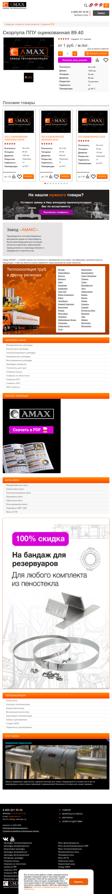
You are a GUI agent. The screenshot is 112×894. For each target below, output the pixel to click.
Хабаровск (62, 288)
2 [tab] (47, 183)
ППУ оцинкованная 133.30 (91, 136)
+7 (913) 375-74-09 (18, 813)
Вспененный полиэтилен (17, 711)
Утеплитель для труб (16, 367)
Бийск (60, 297)
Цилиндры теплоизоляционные (18, 843)
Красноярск (86, 269)
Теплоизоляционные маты (18, 492)
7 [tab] (61, 183)
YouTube (12, 839)
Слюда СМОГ (12, 723)
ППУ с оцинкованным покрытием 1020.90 (15, 138)
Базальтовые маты (15, 488)
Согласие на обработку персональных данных (21, 831)
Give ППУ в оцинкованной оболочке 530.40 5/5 (52, 144)
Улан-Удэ (62, 291)
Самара (84, 307)
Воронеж (85, 313)
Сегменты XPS (13, 383)
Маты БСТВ (11, 511)
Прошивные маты (14, 496)
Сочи (60, 329)
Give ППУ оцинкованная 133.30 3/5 (84, 141)
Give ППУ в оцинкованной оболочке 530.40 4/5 (49, 144)
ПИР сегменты (13, 386)
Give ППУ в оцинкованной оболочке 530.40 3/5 (47, 144)
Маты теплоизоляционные (70, 849)
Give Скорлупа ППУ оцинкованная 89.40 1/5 (59, 39)
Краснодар (63, 307)
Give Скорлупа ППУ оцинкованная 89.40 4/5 (66, 39)
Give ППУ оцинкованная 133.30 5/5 (88, 141)
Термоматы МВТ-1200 (16, 507)
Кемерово (62, 285)
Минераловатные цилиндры (19, 344)
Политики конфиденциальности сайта (50, 886)
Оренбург (62, 316)
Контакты (67, 817)
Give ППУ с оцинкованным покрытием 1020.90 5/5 (15, 144)
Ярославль (63, 313)
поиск (86, 5)
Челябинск (63, 301)
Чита (83, 288)
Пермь (84, 301)
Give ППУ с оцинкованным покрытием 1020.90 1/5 (5, 144)
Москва (61, 269)
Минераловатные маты (17, 485)
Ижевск (84, 319)
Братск (84, 297)
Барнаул (62, 279)
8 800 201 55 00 (13, 810)
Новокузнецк (86, 291)
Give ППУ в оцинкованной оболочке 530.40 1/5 (42, 144)
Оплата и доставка (72, 821)
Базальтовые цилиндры (17, 348)
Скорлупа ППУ (48, 24)
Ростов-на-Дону (88, 310)
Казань (84, 294)
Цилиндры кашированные (15, 852)
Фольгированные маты (16, 504)
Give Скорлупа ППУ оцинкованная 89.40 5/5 (68, 39)
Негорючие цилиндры (13, 858)
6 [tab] (58, 183)
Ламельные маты (14, 500)
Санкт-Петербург (88, 275)
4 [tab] (53, 183)
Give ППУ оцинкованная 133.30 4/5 (86, 141)
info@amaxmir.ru (14, 816)
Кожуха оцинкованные (16, 719)
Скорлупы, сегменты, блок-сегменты (22, 24)
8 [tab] (64, 183)
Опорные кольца (14, 371)
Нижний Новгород (66, 304)
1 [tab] (45, 183)
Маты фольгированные (68, 843)
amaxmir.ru (7, 825)
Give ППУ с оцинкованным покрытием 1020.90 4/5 (12, 144)
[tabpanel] (19, 145)
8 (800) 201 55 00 (79, 11)
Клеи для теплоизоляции (18, 704)
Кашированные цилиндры (18, 356)
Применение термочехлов (18, 743)
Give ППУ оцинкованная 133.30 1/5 (79, 141)
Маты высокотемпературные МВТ (73, 846)
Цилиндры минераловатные (16, 846)
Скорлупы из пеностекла (18, 375)
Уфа (83, 316)
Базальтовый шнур (15, 708)
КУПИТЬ (28, 176)
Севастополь (64, 326)
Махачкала (86, 326)
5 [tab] (56, 183)
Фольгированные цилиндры (19, 360)
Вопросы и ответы (72, 813)
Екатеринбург (87, 272)
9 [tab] (67, 183)
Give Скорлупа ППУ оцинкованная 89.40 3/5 (64, 39)
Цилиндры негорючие (16, 364)
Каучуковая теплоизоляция (19, 715)
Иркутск (61, 275)
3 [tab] (50, 183)
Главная (66, 809)
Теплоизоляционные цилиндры (21, 352)
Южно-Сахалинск (66, 294)
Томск (84, 282)
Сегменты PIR (10, 867)
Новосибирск (64, 272)
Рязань (61, 310)
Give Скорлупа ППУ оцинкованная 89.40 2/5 (61, 39)
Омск (60, 282)
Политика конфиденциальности (15, 828)
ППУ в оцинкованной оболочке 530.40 (52, 138)
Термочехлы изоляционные (19, 727)
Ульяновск (62, 323)
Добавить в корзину (98, 53)
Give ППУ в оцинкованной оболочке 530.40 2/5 (45, 144)
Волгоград (85, 323)
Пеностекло (11, 700)
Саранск (85, 304)
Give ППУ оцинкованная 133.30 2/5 (81, 141)
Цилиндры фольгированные (16, 855)
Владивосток (87, 285)
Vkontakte (5, 839)
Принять (78, 881)
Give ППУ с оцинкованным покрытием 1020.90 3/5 (10, 144)
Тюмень (84, 279)
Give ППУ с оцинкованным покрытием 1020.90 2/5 (8, 144)
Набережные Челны (67, 319)
